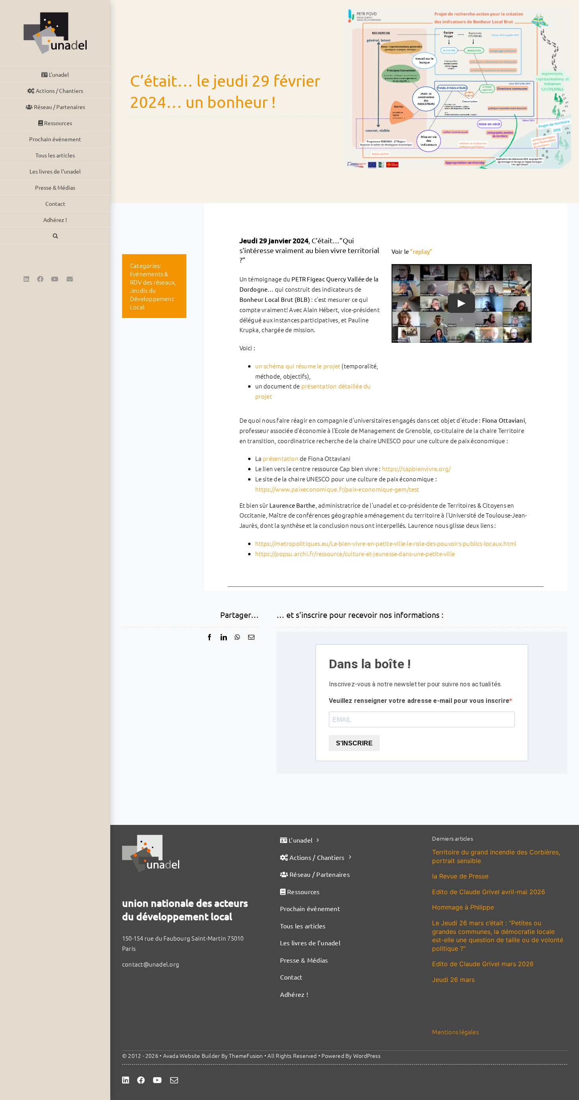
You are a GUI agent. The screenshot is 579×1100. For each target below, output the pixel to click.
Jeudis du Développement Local (152, 298)
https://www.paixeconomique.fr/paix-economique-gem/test (337, 489)
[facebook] (141, 1080)
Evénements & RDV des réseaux (152, 278)
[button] (55, 236)
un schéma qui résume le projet (298, 366)
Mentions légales (455, 1032)
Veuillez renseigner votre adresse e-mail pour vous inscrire (419, 700)
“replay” (421, 251)
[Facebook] (209, 637)
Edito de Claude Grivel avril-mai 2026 (488, 892)
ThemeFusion (246, 1055)
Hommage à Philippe (463, 907)
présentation (281, 458)
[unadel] (150, 838)
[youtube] (157, 1080)
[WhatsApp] (237, 637)
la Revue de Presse (460, 876)
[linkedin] (125, 1080)
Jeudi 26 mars (453, 980)
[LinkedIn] (224, 637)
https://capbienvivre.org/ (416, 468)
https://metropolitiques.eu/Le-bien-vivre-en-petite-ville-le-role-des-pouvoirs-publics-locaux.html (386, 543)
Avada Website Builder (191, 1055)
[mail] (174, 1080)
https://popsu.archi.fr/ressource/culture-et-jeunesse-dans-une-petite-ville (355, 553)
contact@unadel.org (150, 964)
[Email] (251, 637)
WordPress (366, 1055)
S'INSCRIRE (354, 743)
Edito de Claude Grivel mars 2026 (483, 964)
